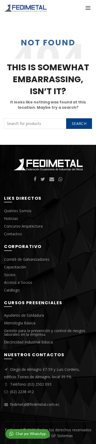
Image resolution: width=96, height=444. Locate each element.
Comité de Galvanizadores (26, 259)
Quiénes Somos (17, 210)
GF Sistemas (62, 435)
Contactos (13, 233)
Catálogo (12, 290)
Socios (9, 274)
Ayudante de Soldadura (24, 315)
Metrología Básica (19, 322)
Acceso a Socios (18, 282)
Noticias (11, 218)
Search (79, 123)
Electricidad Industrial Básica (28, 342)
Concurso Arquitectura (23, 226)
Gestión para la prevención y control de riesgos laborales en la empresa (44, 332)
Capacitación (15, 266)
